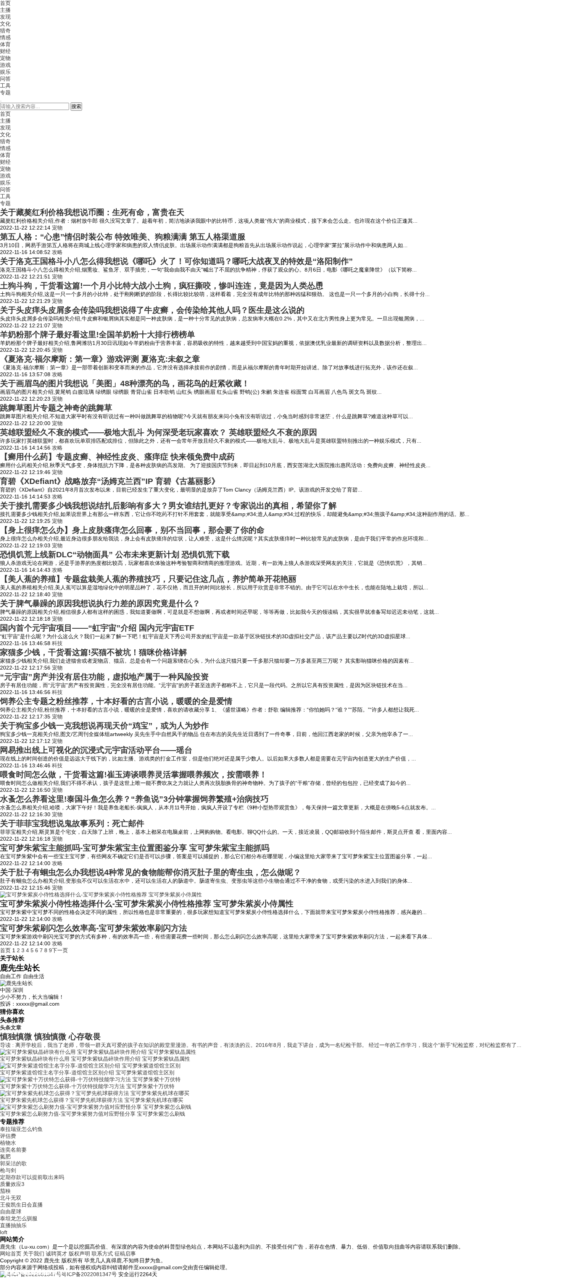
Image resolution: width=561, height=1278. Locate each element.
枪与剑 (8, 1170)
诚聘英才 (56, 1253)
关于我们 (33, 1253)
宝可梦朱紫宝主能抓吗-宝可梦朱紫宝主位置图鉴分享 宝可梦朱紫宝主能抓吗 (134, 847)
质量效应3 (12, 1184)
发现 (5, 17)
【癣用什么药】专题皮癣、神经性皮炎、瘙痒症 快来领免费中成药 (117, 456)
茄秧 (5, 1191)
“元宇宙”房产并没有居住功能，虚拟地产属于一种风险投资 (104, 676)
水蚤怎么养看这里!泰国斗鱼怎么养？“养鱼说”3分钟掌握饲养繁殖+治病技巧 (134, 798)
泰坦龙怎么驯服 (18, 1218)
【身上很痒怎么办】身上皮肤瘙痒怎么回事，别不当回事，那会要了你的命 (132, 530)
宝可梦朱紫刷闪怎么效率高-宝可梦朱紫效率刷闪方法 (93, 928)
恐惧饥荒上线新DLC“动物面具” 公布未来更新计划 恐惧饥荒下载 (115, 554)
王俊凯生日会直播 (21, 1205)
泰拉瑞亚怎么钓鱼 (21, 1129)
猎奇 (5, 31)
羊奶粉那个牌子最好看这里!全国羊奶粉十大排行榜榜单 (97, 334)
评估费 (8, 1136)
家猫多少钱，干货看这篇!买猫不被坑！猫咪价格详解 (93, 652)
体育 (5, 44)
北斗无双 (10, 1198)
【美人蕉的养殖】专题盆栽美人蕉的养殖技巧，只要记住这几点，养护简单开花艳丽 (148, 578)
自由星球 (10, 1211)
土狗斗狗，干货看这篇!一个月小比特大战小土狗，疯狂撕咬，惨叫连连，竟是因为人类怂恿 (161, 285)
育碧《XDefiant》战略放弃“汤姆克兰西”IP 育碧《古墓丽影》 (109, 481)
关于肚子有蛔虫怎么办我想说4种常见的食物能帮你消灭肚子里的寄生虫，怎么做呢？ (150, 872)
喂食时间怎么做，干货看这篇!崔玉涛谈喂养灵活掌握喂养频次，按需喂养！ (133, 774)
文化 (5, 24)
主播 (5, 10)
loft (3, 1232)
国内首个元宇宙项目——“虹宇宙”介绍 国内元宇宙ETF (97, 627)
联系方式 (102, 1253)
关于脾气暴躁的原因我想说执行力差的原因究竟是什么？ (100, 603)
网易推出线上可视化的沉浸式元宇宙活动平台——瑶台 (96, 750)
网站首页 (10, 1253)
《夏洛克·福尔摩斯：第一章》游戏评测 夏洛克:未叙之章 (100, 358)
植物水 (8, 1143)
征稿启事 (125, 1253)
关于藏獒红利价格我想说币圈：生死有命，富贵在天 (92, 212)
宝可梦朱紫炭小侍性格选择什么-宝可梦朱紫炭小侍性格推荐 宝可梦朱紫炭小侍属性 (146, 903)
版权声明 (79, 1253)
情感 (5, 37)
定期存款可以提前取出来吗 (32, 1177)
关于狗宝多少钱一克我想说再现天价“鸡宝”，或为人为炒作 (104, 725)
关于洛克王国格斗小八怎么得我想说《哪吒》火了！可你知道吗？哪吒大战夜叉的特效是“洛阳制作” (176, 261)
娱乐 (5, 72)
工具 (5, 86)
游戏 (5, 65)
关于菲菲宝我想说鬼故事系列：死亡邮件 (72, 823)
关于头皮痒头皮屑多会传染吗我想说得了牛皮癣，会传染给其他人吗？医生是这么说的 (152, 310)
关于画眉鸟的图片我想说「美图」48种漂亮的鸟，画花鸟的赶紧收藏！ (125, 383)
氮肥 (5, 1156)
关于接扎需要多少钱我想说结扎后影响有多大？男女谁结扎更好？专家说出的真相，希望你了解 (168, 505)
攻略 (57, 252)
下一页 (60, 950)
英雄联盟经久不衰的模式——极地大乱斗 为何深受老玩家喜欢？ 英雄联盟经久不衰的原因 (158, 432)
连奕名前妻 (13, 1150)
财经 (5, 51)
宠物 (5, 58)
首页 (5, 3)
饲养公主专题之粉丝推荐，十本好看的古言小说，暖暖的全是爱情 (116, 701)
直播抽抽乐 (13, 1225)
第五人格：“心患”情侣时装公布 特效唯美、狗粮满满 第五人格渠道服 (122, 236)
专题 (5, 92)
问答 (5, 79)
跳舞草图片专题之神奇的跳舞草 (56, 407)
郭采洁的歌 (13, 1163)
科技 (57, 643)
